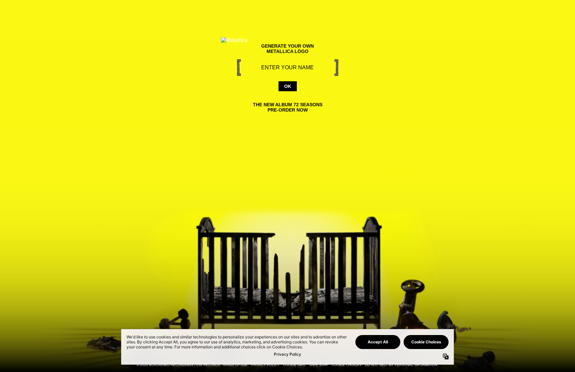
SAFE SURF (318, 365)
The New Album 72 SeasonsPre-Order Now (287, 107)
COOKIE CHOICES (346, 365)
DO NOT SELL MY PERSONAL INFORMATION (401, 365)
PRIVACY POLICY (265, 365)
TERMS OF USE (235, 365)
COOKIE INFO (294, 365)
